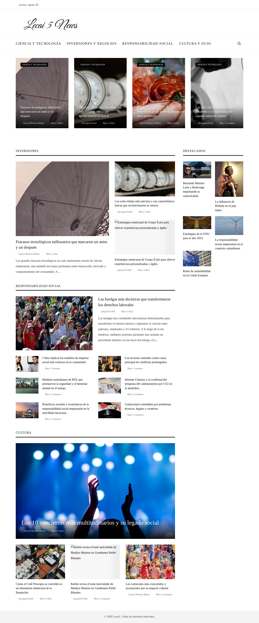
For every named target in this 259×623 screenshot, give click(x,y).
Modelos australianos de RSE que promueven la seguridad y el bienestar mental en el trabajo (64, 384)
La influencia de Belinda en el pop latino (225, 206)
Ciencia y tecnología (34, 64)
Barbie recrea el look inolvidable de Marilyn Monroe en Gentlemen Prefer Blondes (93, 588)
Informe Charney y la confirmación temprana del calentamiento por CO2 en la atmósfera (148, 384)
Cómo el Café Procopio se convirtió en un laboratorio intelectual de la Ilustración (39, 588)
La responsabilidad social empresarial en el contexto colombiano (229, 244)
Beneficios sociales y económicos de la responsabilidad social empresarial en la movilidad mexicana (65, 408)
